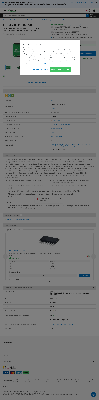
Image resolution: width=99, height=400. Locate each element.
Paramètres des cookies (40, 69)
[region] (50, 57)
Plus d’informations (47, 64)
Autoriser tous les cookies (60, 69)
